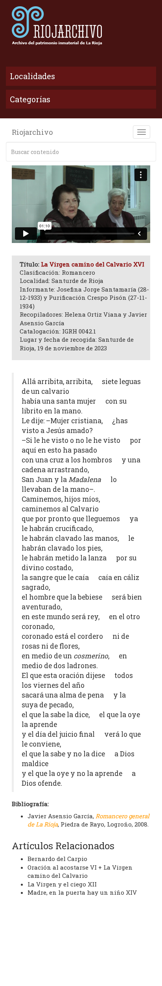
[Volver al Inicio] (81, 25)
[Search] (149, 151)
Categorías (30, 99)
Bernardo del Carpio (57, 859)
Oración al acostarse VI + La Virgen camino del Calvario (80, 871)
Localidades (32, 76)
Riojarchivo (32, 132)
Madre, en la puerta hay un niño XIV (82, 892)
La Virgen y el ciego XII (62, 884)
